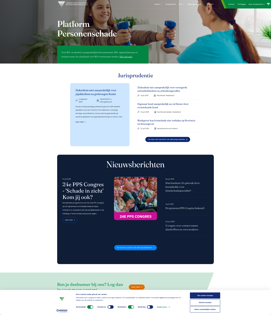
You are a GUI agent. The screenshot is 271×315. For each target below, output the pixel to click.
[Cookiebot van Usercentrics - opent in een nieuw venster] (62, 310)
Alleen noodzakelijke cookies (205, 309)
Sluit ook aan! (126, 56)
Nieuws (157, 4)
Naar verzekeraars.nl (256, 4)
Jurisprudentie (170, 4)
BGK (180, 4)
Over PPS (210, 4)
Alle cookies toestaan (205, 295)
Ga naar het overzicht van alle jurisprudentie (166, 139)
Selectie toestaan (205, 302)
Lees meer (69, 220)
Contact (231, 4)
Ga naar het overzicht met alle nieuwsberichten (134, 248)
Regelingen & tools (194, 4)
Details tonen (162, 307)
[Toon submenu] (161, 4)
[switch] (111, 307)
